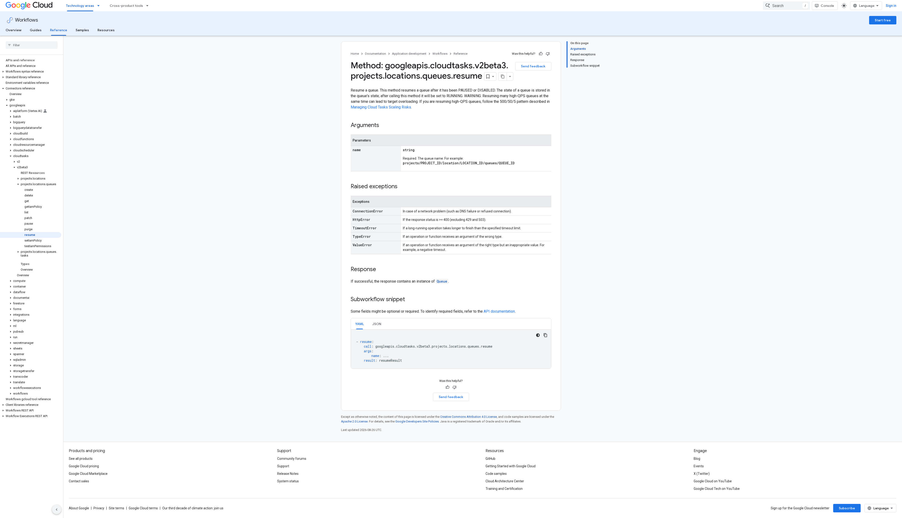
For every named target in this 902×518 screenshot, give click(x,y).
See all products (81, 458)
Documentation (375, 53)
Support (283, 466)
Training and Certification (504, 489)
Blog (697, 458)
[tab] (359, 323)
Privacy (98, 508)
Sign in (891, 6)
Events (699, 466)
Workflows (26, 20)
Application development (409, 53)
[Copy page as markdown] (502, 77)
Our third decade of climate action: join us (192, 508)
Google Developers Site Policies (417, 421)
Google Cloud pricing (84, 466)
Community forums (291, 458)
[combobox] (786, 5)
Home (355, 53)
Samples (82, 30)
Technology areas (80, 6)
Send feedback (533, 66)
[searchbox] (32, 45)
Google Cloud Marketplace (88, 474)
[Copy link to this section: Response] (380, 269)
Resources (106, 30)
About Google (79, 508)
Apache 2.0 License (354, 421)
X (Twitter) (702, 474)
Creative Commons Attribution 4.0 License (468, 416)
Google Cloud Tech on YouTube (717, 489)
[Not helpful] (547, 53)
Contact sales (79, 481)
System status (288, 481)
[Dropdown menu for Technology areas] (99, 5)
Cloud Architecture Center (505, 481)
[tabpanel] (451, 349)
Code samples (496, 474)
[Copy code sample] (545, 335)
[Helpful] (540, 53)
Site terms (116, 508)
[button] (30, 71)
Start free (883, 20)
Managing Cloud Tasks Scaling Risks (381, 107)
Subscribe (847, 508)
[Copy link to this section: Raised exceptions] (402, 187)
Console (827, 6)
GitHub (490, 458)
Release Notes (288, 474)
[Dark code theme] (538, 335)
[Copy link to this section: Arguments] (384, 125)
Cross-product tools (126, 6)
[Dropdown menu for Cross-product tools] (148, 5)
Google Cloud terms (143, 508)
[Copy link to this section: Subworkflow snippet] (409, 300)
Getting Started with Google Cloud (511, 466)
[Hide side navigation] (56, 509)
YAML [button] (359, 324)
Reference (58, 30)
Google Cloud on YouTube (713, 481)
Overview (13, 30)
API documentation (499, 311)
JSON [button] (376, 324)
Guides (36, 30)
